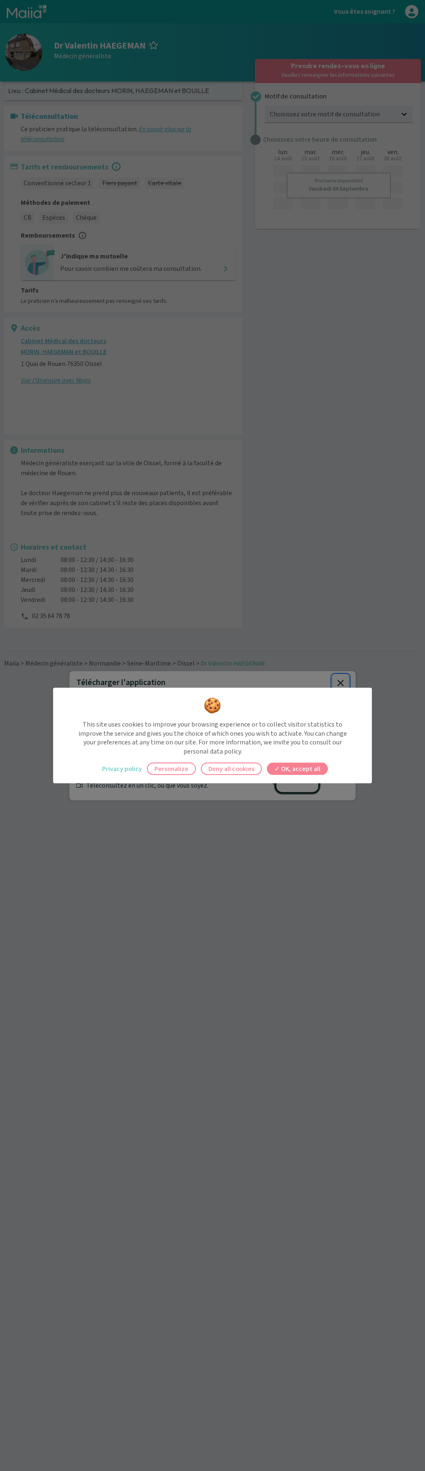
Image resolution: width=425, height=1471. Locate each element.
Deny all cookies (231, 769)
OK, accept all (300, 769)
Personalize (171, 769)
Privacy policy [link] (122, 769)
